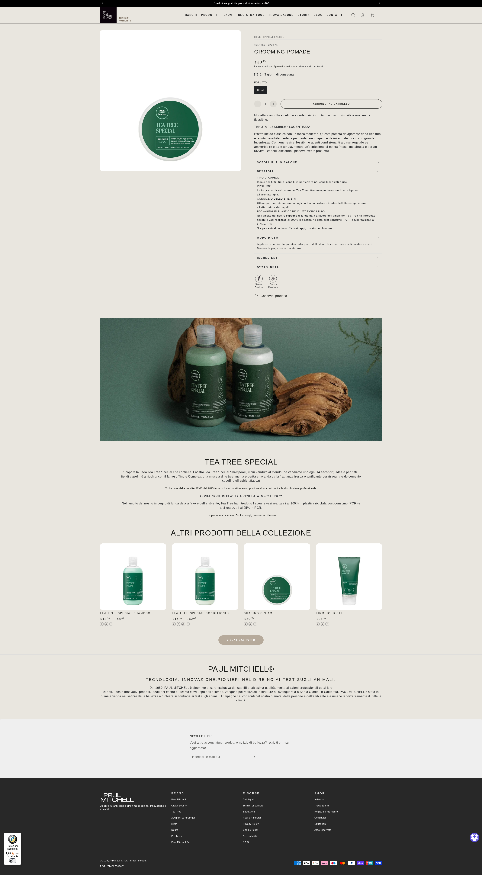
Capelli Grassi (273, 37)
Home (257, 37)
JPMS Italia (115, 860)
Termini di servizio (253, 805)
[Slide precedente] (103, 3)
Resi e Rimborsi (252, 817)
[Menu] (19, 835)
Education (320, 824)
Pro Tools (176, 836)
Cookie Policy (251, 830)
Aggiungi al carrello (331, 104)
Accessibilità (250, 836)
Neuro (174, 830)
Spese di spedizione (285, 66)
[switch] (12, 860)
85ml (260, 90)
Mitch (174, 824)
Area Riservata (322, 830)
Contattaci (320, 817)
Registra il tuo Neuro (326, 811)
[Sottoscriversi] (255, 757)
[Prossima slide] (379, 3)
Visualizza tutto (241, 640)
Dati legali (249, 799)
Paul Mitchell (178, 799)
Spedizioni (249, 811)
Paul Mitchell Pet (180, 842)
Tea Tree (176, 811)
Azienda (319, 799)
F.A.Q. (246, 842)
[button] (353, 15)
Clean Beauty (179, 805)
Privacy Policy (251, 824)
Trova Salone (321, 805)
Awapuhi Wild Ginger (183, 817)
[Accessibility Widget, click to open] (474, 837)
